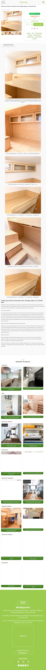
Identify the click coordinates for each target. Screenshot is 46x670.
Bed (33, 33)
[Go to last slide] (2, 21)
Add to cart (38, 24)
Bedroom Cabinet (39, 33)
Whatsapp (23, 2)
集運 (25, 667)
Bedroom (8, 9)
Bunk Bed (30, 35)
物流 (29, 667)
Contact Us (23, 636)
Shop (5, 9)
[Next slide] (20, 21)
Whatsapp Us (23, 653)
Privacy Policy (23, 658)
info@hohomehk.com (23, 650)
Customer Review (23, 602)
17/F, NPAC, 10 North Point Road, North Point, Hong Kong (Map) (20, 615)
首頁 (2, 9)
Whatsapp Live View (35, 13)
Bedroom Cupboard (37, 35)
